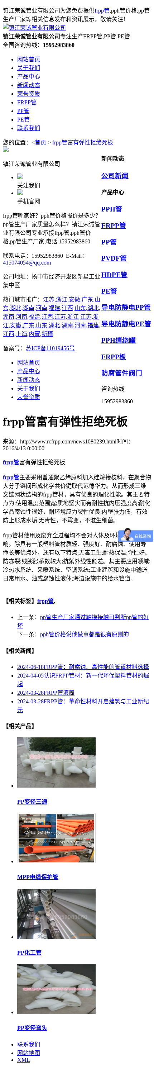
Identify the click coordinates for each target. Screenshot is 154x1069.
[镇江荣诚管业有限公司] (34, 28)
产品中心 (28, 371)
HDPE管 (114, 275)
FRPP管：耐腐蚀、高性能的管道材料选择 (83, 667)
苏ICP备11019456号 (50, 348)
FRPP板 (113, 357)
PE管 (109, 291)
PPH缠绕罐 (118, 340)
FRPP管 (113, 225)
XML (23, 1060)
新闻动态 (28, 380)
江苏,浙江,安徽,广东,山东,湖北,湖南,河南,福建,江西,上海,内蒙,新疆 (51, 325)
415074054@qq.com (27, 263)
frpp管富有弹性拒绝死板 (82, 142)
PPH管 (111, 209)
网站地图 (28, 1053)
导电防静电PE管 (126, 324)
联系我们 (28, 1044)
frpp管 (102, 11)
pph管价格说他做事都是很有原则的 (84, 634)
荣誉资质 (28, 397)
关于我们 (28, 388)
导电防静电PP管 (126, 307)
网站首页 (28, 363)
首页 (40, 142)
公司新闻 (115, 176)
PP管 (109, 242)
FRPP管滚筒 (45, 693)
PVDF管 (114, 258)
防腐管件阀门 (121, 373)
